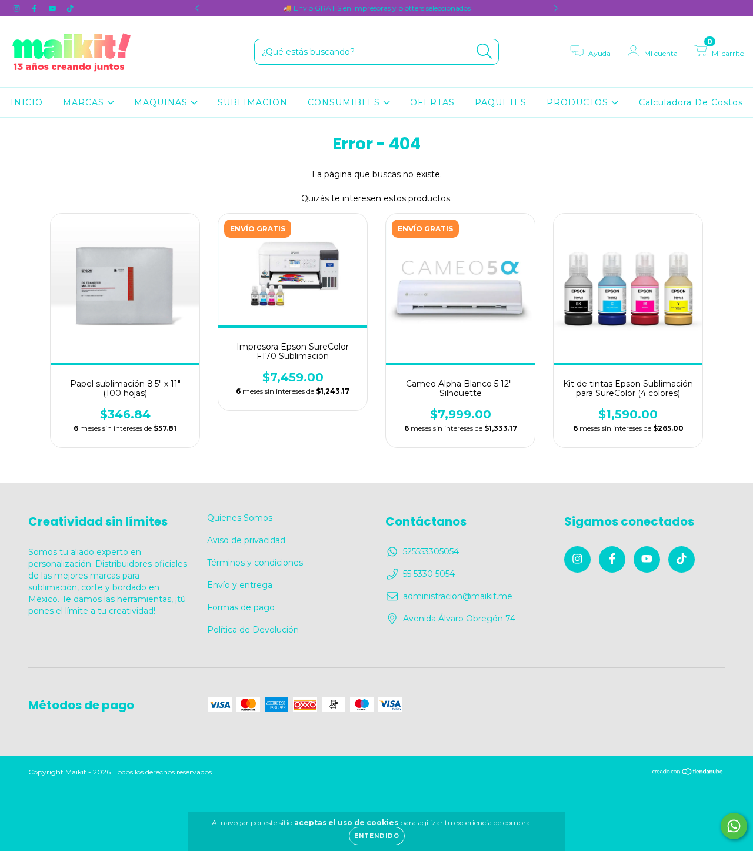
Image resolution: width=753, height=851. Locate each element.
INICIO (27, 102)
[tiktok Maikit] (70, 8)
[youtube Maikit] (53, 8)
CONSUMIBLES (345, 102)
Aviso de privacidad (246, 540)
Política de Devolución (253, 629)
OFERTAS (432, 102)
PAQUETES (501, 102)
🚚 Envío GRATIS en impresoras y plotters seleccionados (377, 8)
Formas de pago (241, 607)
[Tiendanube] (688, 772)
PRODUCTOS (579, 102)
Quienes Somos (239, 518)
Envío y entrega (239, 585)
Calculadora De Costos (691, 102)
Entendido (376, 836)
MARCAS (85, 102)
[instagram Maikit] (17, 8)
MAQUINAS (162, 102)
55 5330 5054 (429, 574)
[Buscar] (484, 51)
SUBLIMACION (253, 102)
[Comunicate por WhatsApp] (734, 826)
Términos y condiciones (255, 562)
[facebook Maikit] (35, 8)
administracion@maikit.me (457, 596)
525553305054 (431, 551)
